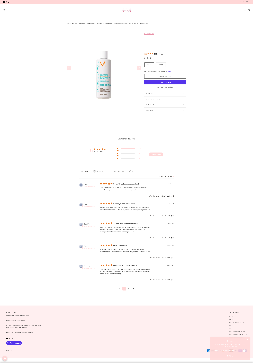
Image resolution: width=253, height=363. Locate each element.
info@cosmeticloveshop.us (22, 315)
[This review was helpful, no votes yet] (168, 196)
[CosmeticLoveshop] (126, 10)
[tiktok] (9, 2)
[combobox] (106, 171)
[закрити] (248, 339)
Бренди (231, 319)
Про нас (231, 325)
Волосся (74, 23)
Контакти (232, 316)
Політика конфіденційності (238, 334)
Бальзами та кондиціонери (87, 23)
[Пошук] (4, 10)
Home (69, 23)
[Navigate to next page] (133, 288)
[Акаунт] (245, 10)
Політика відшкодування (237, 331)
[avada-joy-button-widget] (4, 358)
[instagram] (6, 2)
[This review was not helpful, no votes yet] (171, 196)
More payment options (165, 87)
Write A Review (156, 154)
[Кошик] (249, 10)
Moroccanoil (149, 34)
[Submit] (244, 350)
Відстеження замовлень (236, 322)
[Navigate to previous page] (119, 288)
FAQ (230, 328)
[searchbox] (86, 171)
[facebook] (3, 2)
